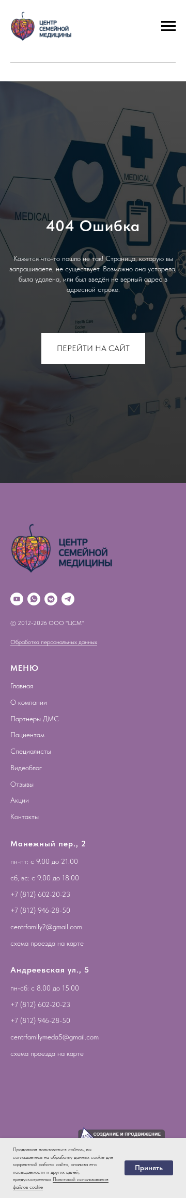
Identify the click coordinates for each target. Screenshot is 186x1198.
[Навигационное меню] (168, 26)
